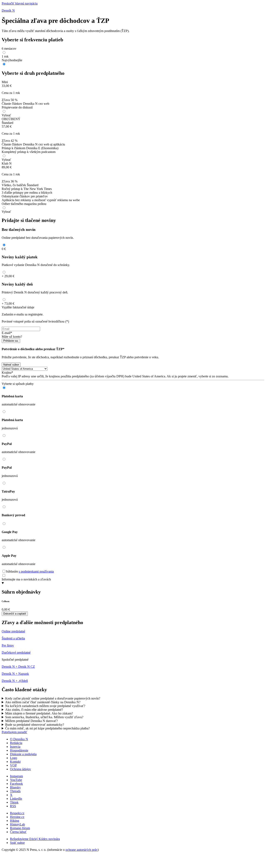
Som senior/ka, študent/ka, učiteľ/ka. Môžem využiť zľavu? (44, 717)
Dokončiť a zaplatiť (14, 613)
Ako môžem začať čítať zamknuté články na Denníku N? (42, 702)
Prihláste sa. (10, 340)
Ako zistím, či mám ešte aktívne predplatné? (34, 709)
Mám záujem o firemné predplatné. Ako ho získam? (39, 713)
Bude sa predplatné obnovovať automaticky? (34, 724)
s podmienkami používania (36, 571)
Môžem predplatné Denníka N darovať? (31, 721)
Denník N (8, 10)
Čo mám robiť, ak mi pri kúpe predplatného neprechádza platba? (47, 728)
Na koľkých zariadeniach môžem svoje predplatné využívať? (45, 706)
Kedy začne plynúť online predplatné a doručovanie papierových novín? (52, 698)
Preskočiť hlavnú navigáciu (20, 3)
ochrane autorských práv (81, 849)
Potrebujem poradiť (14, 732)
